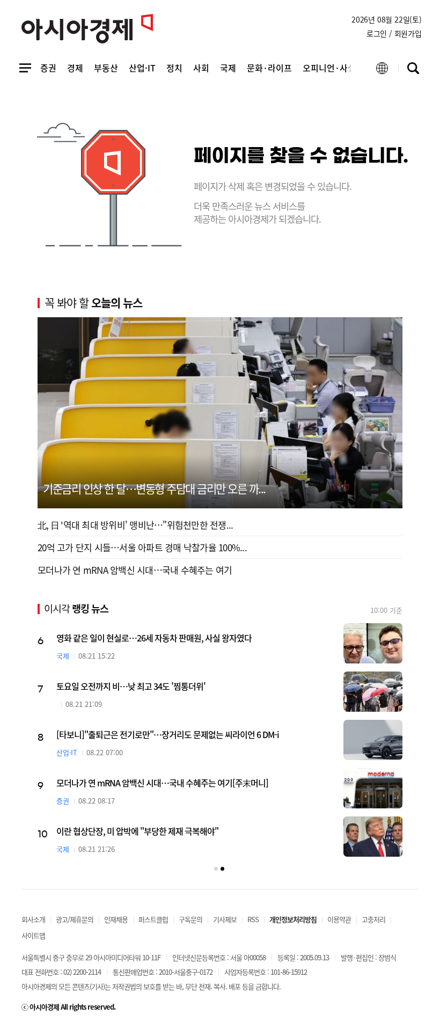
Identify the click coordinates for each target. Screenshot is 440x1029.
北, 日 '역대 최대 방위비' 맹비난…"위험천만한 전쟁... (135, 524)
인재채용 (116, 919)
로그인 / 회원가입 (394, 33)
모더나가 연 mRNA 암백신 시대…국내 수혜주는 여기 (135, 569)
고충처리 (373, 919)
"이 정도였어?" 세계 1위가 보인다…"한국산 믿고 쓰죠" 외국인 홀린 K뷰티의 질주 (191, 782)
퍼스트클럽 (153, 919)
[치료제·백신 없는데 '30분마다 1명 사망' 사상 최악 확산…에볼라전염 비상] (372, 740)
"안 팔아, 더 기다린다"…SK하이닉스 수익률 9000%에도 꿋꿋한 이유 (170, 830)
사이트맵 (33, 935)
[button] (216, 869)
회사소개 (33, 919)
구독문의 (190, 919)
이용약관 (339, 919)
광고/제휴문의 (74, 919)
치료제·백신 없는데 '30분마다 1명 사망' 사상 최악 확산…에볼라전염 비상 (179, 734)
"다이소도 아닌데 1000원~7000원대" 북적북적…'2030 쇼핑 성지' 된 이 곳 (179, 686)
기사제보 (225, 919)
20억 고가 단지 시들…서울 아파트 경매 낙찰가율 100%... (142, 547)
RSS (253, 919)
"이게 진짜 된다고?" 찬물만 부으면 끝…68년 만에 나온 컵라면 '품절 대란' (178, 637)
